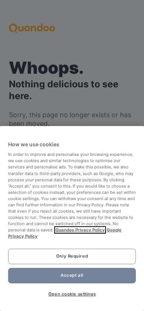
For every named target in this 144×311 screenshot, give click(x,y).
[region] (72, 218)
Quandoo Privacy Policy (80, 230)
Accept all (72, 275)
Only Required (72, 256)
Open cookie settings (72, 294)
